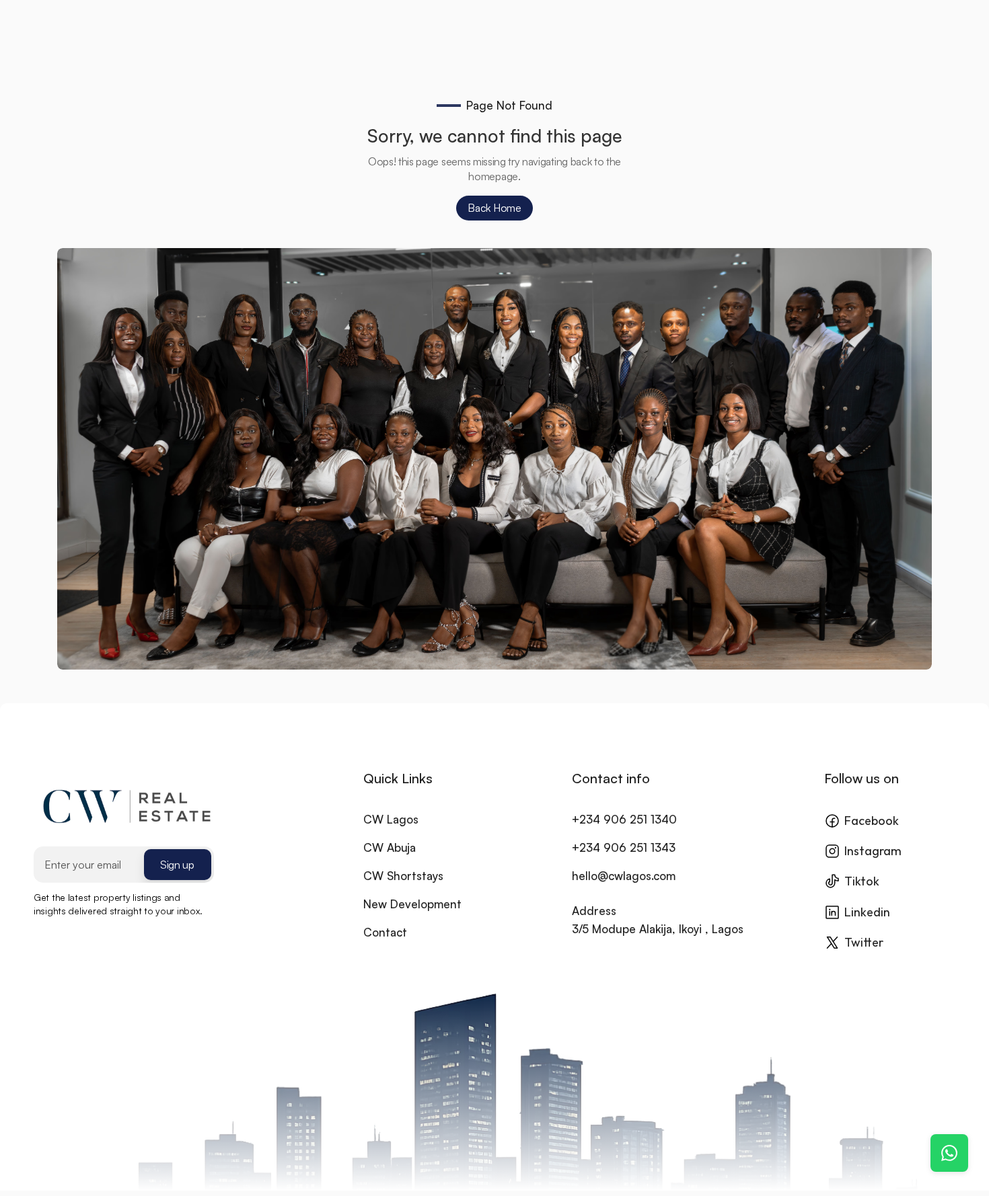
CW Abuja (389, 847)
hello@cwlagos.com (623, 876)
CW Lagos (390, 819)
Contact (385, 932)
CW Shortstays (403, 876)
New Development (412, 904)
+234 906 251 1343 (623, 847)
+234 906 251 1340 (624, 819)
